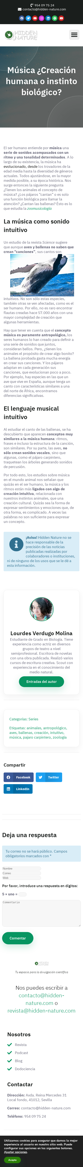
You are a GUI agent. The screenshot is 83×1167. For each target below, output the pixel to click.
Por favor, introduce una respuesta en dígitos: (40, 886)
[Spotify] (54, 18)
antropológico (54, 728)
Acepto (12, 1160)
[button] (74, 35)
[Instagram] (41, 18)
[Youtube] (35, 18)
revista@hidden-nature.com (41, 1010)
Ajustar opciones (15, 1152)
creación (41, 732)
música (15, 737)
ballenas (25, 732)
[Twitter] (28, 18)
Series (33, 719)
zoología (60, 737)
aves (13, 732)
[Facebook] (21, 18)
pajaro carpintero (37, 737)
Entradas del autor (41, 681)
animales (34, 728)
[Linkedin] (48, 18)
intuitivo (56, 732)
